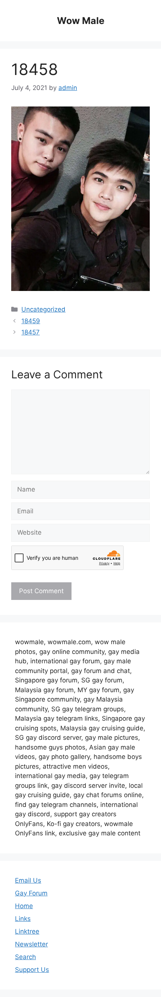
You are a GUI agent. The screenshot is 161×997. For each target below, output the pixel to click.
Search (25, 957)
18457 (30, 332)
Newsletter (31, 944)
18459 (30, 321)
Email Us (28, 880)
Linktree (27, 931)
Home (24, 906)
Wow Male (80, 20)
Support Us (32, 969)
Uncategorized (43, 309)
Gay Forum (31, 893)
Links (23, 918)
